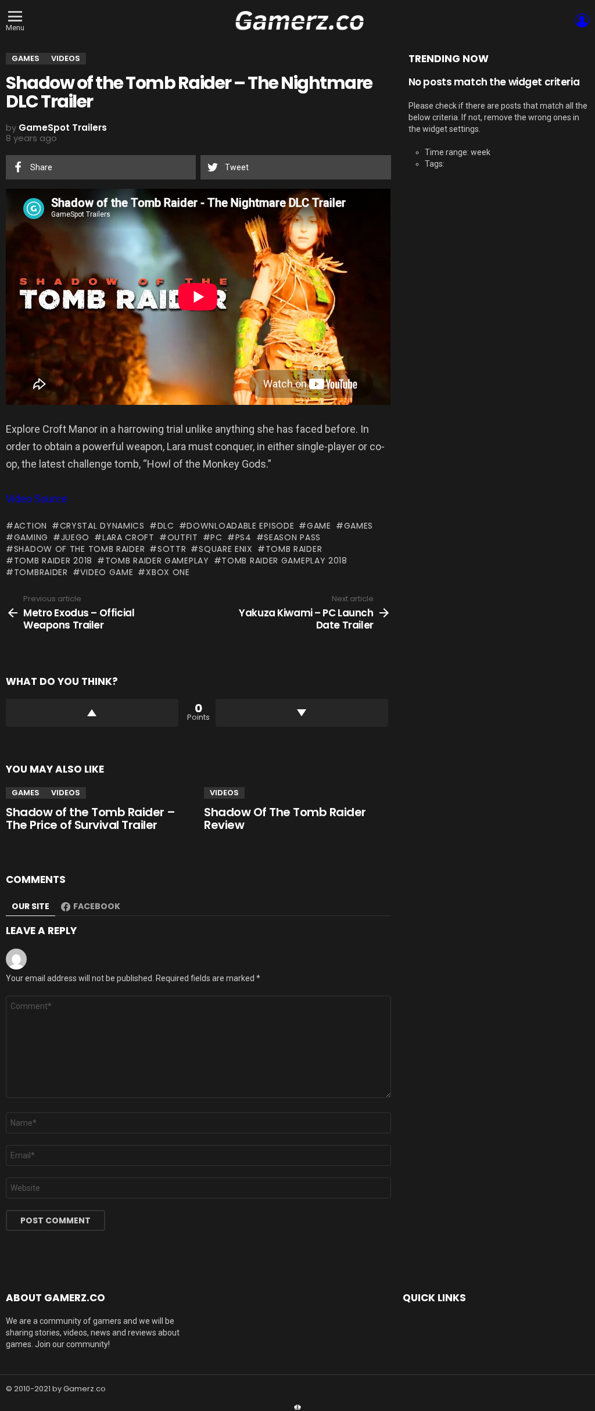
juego (75, 537)
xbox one (167, 572)
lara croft (128, 537)
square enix (225, 549)
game (319, 526)
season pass (292, 537)
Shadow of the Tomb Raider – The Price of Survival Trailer (90, 819)
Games (26, 792)
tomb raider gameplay (157, 560)
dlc (165, 526)
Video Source (36, 499)
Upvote (92, 713)
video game (106, 572)
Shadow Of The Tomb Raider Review (285, 819)
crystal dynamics (102, 526)
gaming (31, 537)
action (30, 526)
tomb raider (294, 549)
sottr (171, 549)
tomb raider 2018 (53, 560)
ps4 (243, 537)
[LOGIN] (582, 20)
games (358, 526)
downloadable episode (240, 526)
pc (216, 537)
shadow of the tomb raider (79, 549)
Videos (65, 792)
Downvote (302, 713)
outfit (182, 537)
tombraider (41, 572)
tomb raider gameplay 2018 (284, 560)
